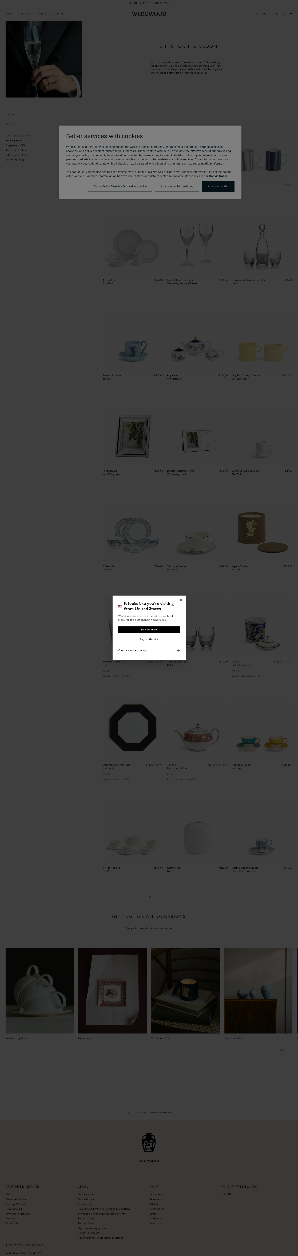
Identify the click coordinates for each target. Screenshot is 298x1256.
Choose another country (132, 650)
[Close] (181, 600)
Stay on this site (149, 639)
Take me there (149, 630)
